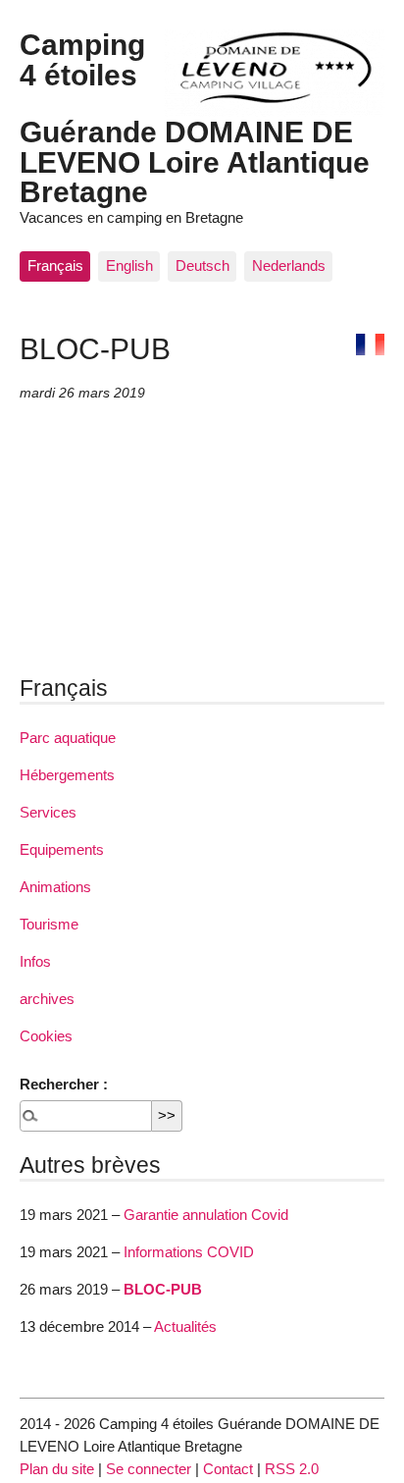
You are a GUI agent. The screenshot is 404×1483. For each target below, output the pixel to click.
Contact (228, 1468)
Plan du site (57, 1468)
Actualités (185, 1326)
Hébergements (67, 775)
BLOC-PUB (163, 1289)
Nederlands (289, 265)
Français (55, 265)
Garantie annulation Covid (206, 1214)
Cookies (46, 1036)
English (129, 265)
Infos (35, 961)
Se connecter (148, 1468)
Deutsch (202, 265)
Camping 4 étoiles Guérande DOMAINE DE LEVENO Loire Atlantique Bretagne (195, 117)
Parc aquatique (68, 737)
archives (47, 998)
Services (48, 812)
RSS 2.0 (292, 1468)
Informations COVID (189, 1252)
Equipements (62, 849)
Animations (55, 886)
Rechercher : (64, 1084)
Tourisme (49, 924)
